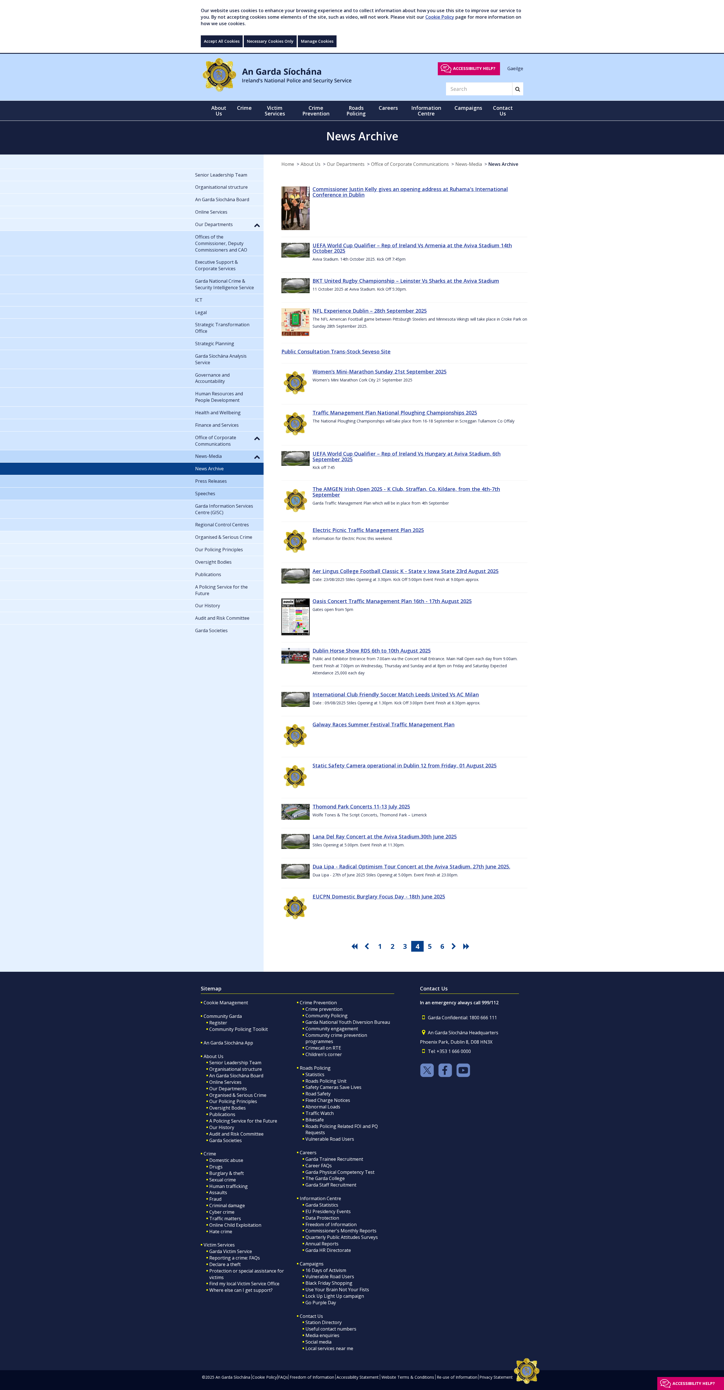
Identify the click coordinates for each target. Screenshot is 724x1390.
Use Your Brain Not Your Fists (337, 1289)
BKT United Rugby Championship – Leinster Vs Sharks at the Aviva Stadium (406, 280)
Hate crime (220, 1231)
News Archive (503, 164)
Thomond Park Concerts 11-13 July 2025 (361, 806)
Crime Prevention (318, 1002)
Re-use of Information (457, 1377)
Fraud (215, 1199)
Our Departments (346, 164)
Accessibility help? (474, 68)
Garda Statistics (321, 1205)
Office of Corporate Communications (410, 164)
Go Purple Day (320, 1302)
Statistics (314, 1074)
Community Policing (326, 1016)
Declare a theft (225, 1264)
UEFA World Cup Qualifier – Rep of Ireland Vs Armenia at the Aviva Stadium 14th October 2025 (412, 248)
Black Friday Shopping (328, 1283)
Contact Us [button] (503, 110)
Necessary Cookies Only (270, 41)
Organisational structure (235, 1069)
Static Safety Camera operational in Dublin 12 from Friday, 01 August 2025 (405, 765)
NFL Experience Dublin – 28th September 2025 (370, 310)
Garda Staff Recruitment (330, 1185)
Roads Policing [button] (356, 110)
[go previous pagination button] (367, 946)
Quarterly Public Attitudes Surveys (341, 1237)
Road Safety (318, 1094)
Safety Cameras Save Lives (333, 1087)
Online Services (225, 1082)
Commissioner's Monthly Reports (340, 1231)
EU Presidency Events (328, 1211)
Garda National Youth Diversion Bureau (347, 1022)
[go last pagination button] (467, 946)
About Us (310, 164)
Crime (210, 1154)
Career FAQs (318, 1165)
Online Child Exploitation (235, 1225)
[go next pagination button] (454, 946)
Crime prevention (323, 1009)
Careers (308, 1152)
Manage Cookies (317, 41)
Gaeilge (515, 68)
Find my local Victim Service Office (244, 1283)
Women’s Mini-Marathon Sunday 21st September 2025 (380, 371)
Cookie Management (226, 1002)
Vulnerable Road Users (329, 1139)
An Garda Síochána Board (236, 1075)
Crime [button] (244, 107)
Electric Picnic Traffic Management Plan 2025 (368, 530)
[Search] (517, 88)
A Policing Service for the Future (243, 1121)
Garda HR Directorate (328, 1250)
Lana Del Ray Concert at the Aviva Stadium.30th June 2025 (385, 836)
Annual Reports (322, 1244)
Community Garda (223, 1016)
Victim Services (219, 1245)
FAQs (283, 1377)
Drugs (216, 1167)
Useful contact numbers (330, 1329)
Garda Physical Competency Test (339, 1172)
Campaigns (312, 1264)
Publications (222, 1114)
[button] (257, 225)
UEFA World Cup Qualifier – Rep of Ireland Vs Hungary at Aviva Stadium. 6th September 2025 (407, 456)
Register (218, 1023)
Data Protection (322, 1218)
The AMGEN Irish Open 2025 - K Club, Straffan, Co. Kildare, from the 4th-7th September (406, 492)
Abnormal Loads (322, 1107)
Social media (318, 1342)
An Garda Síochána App (228, 1043)
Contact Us (311, 1316)
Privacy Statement (496, 1377)
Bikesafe (314, 1120)
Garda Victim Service (230, 1251)
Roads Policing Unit (325, 1081)
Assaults (218, 1192)
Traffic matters (225, 1218)
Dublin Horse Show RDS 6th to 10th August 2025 (372, 650)
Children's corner (323, 1054)
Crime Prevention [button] (315, 110)
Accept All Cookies (222, 41)
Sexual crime (222, 1180)
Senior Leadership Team (235, 1062)
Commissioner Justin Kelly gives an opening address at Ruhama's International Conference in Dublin (410, 192)
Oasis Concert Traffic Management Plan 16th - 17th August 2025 (392, 601)
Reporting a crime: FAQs (234, 1258)
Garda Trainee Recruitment (334, 1159)
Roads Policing (315, 1068)
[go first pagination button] (355, 946)
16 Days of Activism (325, 1270)
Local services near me (329, 1348)
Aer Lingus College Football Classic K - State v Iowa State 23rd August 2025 (406, 571)
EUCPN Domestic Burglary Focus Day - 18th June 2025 (379, 896)
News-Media (468, 164)
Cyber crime (221, 1212)
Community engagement (331, 1029)
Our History (221, 1127)
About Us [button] (218, 110)
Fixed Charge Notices (327, 1100)
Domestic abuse (226, 1160)
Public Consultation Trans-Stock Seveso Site (336, 351)
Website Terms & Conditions (408, 1377)
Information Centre (320, 1198)
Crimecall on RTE (323, 1048)
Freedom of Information (331, 1224)
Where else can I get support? (241, 1290)
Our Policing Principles (233, 1101)
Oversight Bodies (227, 1108)
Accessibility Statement (358, 1377)
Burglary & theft (226, 1173)
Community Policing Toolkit (238, 1029)
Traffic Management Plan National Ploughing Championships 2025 (395, 412)
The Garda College (325, 1178)
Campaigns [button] (468, 107)
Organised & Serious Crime (237, 1095)
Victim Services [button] (275, 110)
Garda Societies (225, 1140)
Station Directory (323, 1322)
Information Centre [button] (426, 110)
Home (287, 164)
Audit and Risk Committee (236, 1134)
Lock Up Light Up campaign (334, 1296)
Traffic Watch (319, 1113)
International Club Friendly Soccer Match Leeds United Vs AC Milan (396, 694)
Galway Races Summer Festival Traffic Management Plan (383, 724)
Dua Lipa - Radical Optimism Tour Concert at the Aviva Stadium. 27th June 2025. (411, 866)
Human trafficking (228, 1186)
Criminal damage (227, 1205)
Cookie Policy (439, 17)
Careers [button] (388, 107)
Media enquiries (322, 1335)
